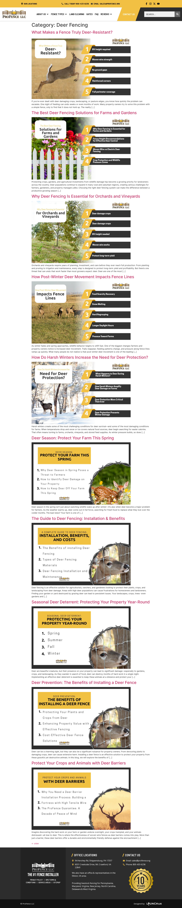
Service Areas (44, 882)
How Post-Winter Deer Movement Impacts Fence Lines (83, 276)
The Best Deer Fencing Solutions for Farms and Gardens (84, 112)
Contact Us (129, 14)
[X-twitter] (154, 3)
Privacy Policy (36, 880)
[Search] (177, 14)
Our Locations (30, 3)
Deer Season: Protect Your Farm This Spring (73, 438)
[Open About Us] (47, 14)
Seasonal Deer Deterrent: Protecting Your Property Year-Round (91, 602)
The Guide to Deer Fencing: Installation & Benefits (78, 518)
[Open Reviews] (111, 14)
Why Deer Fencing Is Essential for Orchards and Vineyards (86, 196)
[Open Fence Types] (66, 14)
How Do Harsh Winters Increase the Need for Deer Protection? (90, 357)
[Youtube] (158, 3)
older (35, 843)
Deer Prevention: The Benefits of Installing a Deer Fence (84, 682)
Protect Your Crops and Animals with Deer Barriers (79, 763)
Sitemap (56, 882)
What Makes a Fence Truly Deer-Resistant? (72, 32)
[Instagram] (150, 3)
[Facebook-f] (146, 3)
